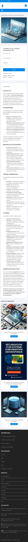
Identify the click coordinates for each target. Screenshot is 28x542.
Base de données (5, 483)
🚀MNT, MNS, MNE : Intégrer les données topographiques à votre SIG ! (10, 519)
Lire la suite (14, 336)
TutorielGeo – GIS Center (6, 468)
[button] (25, 20)
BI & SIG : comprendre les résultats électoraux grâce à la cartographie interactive (13, 509)
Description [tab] (7, 86)
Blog (2, 458)
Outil (2, 501)
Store (2, 465)
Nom (6, 53)
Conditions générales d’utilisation (8, 436)
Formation (3, 490)
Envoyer (14, 69)
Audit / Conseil (11, 75)
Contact (3, 461)
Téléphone (5, 62)
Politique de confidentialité (7, 447)
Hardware (3, 494)
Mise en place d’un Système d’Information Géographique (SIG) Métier (14, 514)
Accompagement (5, 476)
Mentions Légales (5, 443)
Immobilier (3, 497)
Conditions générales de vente (8, 440)
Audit (6, 15)
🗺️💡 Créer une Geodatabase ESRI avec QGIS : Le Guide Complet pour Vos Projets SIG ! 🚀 (14, 531)
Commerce (3, 487)
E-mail (7, 58)
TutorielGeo (10, 77)
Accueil (2, 15)
